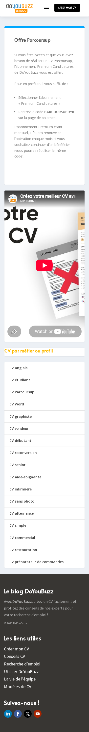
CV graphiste (20, 416)
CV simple (17, 525)
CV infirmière (20, 489)
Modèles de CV (17, 686)
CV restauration (23, 549)
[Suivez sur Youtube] (38, 714)
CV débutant (20, 440)
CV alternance (21, 513)
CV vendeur (19, 428)
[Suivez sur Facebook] (18, 714)
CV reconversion (23, 452)
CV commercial (22, 537)
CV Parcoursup (21, 392)
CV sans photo (21, 501)
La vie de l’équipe (20, 679)
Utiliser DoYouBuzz (21, 671)
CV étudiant (19, 380)
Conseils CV (14, 656)
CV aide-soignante (25, 477)
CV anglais (18, 368)
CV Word (16, 404)
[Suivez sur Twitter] (28, 714)
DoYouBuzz (22, 601)
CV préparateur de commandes (36, 561)
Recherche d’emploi (22, 664)
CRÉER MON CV (67, 7)
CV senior (17, 464)
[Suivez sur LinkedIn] (8, 714)
